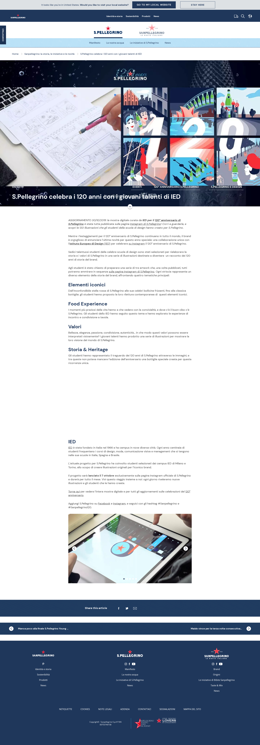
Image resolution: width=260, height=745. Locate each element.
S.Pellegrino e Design (226, 187)
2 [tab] (127, 579)
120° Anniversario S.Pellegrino (176, 187)
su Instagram (137, 243)
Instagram (119, 503)
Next (185, 548)
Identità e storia (114, 16)
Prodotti (146, 16)
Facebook (104, 503)
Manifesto (94, 42)
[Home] (18, 16)
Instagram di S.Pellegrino (145, 224)
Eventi (137, 187)
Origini (216, 674)
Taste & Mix (217, 685)
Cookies (85, 709)
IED (70, 447)
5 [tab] (136, 579)
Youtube (133, 664)
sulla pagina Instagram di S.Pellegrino (131, 271)
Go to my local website (154, 4)
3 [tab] (130, 579)
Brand (217, 669)
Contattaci (144, 709)
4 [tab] (133, 579)
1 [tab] (124, 579)
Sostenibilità (132, 16)
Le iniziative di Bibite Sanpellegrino (217, 679)
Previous (74, 548)
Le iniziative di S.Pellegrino (144, 42)
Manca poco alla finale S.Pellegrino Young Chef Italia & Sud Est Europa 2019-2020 (43, 628)
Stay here (197, 4)
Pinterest (43, 664)
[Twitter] (127, 608)
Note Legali (105, 709)
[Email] (135, 608)
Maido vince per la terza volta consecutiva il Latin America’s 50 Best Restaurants (221, 628)
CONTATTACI (3, 35)
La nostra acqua (115, 42)
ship (235, 16)
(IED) (90, 243)
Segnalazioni (167, 709)
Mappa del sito (192, 709)
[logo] (130, 653)
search (242, 16)
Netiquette (65, 709)
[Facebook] (119, 608)
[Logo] (43, 653)
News (156, 16)
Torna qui (74, 491)
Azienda (125, 709)
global (250, 16)
